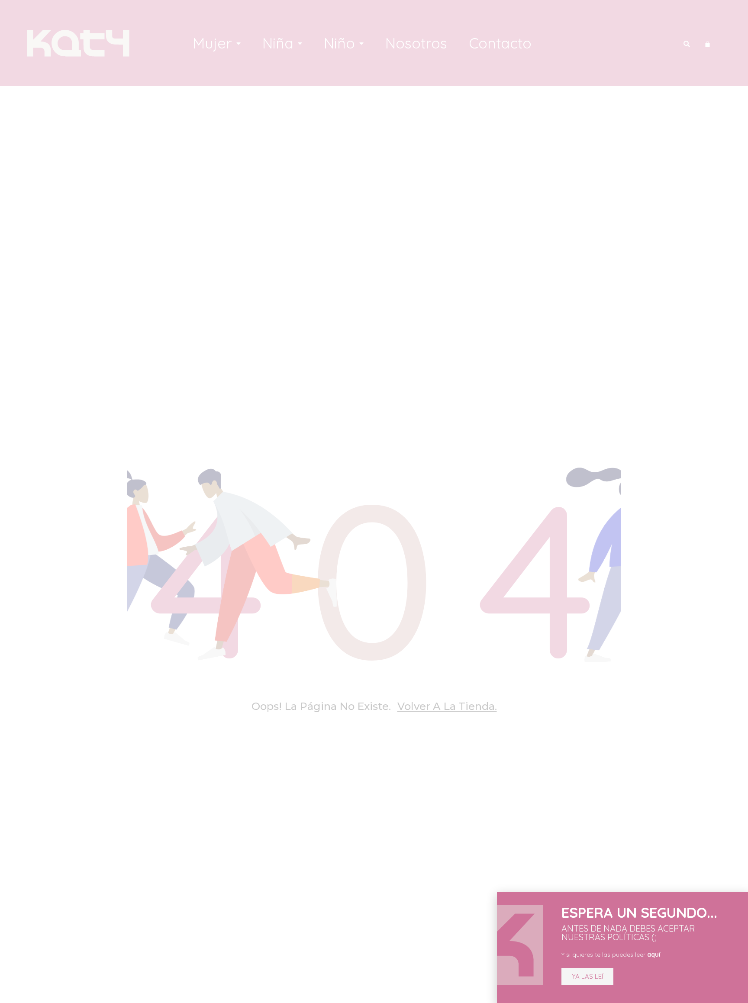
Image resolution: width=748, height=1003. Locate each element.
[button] (587, 976)
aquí (654, 954)
